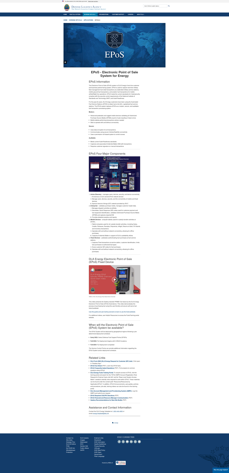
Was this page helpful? (221, 470)
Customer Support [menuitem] (118, 14)
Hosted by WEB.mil (107, 463)
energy (116, 423)
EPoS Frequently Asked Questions (102, 368)
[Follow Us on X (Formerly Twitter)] (123, 442)
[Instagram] (135, 442)
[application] (114, 279)
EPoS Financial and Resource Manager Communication (109, 398)
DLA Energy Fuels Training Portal (101, 373)
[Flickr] (139, 442)
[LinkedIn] (131, 442)
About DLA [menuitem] (140, 14)
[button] (93, 1)
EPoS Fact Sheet (96, 366)
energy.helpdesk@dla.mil (101, 413)
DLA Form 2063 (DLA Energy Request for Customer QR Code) (111, 361)
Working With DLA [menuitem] (89, 14)
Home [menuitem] (65, 14)
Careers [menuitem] (130, 14)
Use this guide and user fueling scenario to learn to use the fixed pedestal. (112, 312)
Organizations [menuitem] (103, 14)
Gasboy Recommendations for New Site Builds (106, 400)
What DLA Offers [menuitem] (75, 14)
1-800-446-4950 (118, 411)
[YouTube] (127, 442)
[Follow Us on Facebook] (119, 442)
